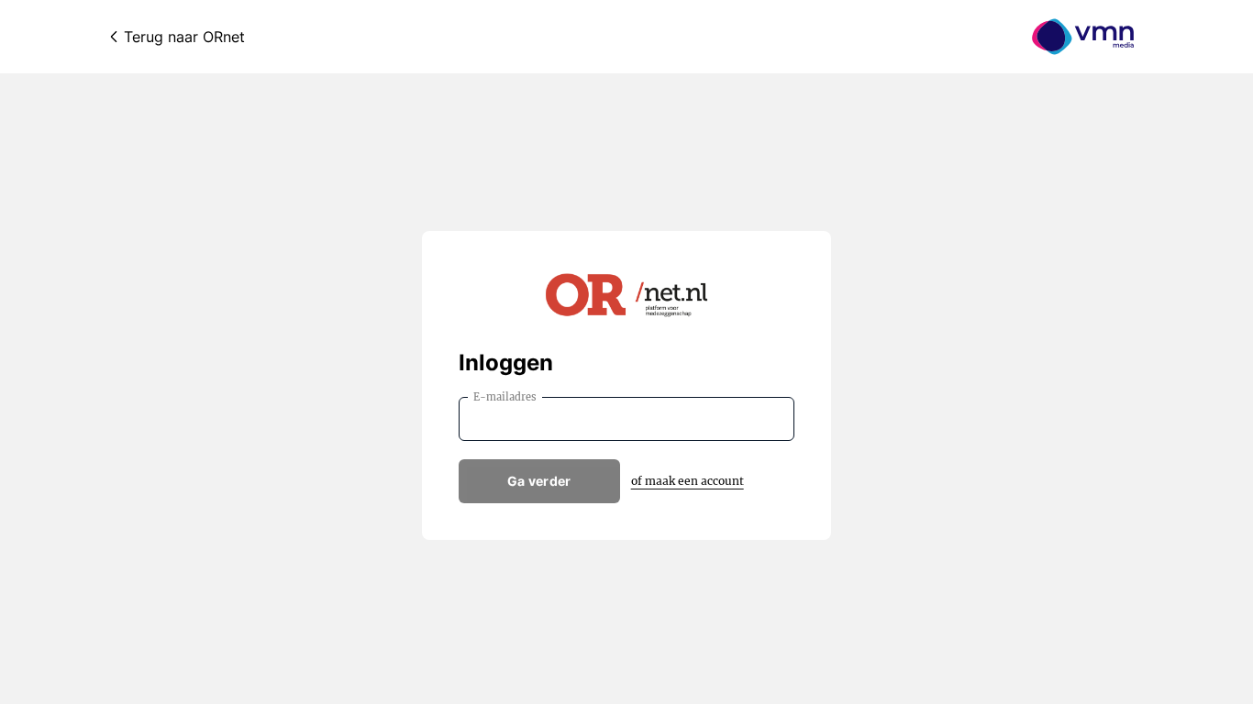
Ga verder (539, 481)
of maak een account (687, 481)
